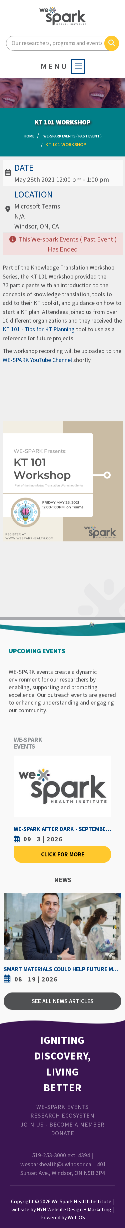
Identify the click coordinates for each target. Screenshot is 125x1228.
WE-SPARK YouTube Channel (37, 360)
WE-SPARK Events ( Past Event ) (72, 135)
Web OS (76, 1217)
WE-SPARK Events (62, 1107)
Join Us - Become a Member (62, 1124)
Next (114, 939)
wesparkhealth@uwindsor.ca (55, 1164)
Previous (10, 939)
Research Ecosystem (62, 1115)
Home (29, 135)
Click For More (62, 854)
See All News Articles (63, 1001)
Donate (62, 1133)
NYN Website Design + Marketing (74, 1209)
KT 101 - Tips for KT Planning (39, 329)
